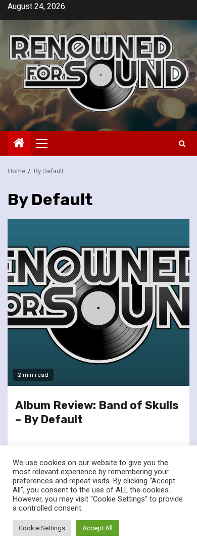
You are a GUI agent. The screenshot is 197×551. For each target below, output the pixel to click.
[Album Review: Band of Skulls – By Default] (98, 302)
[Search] (182, 144)
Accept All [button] (97, 528)
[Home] (19, 144)
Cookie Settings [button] (42, 528)
